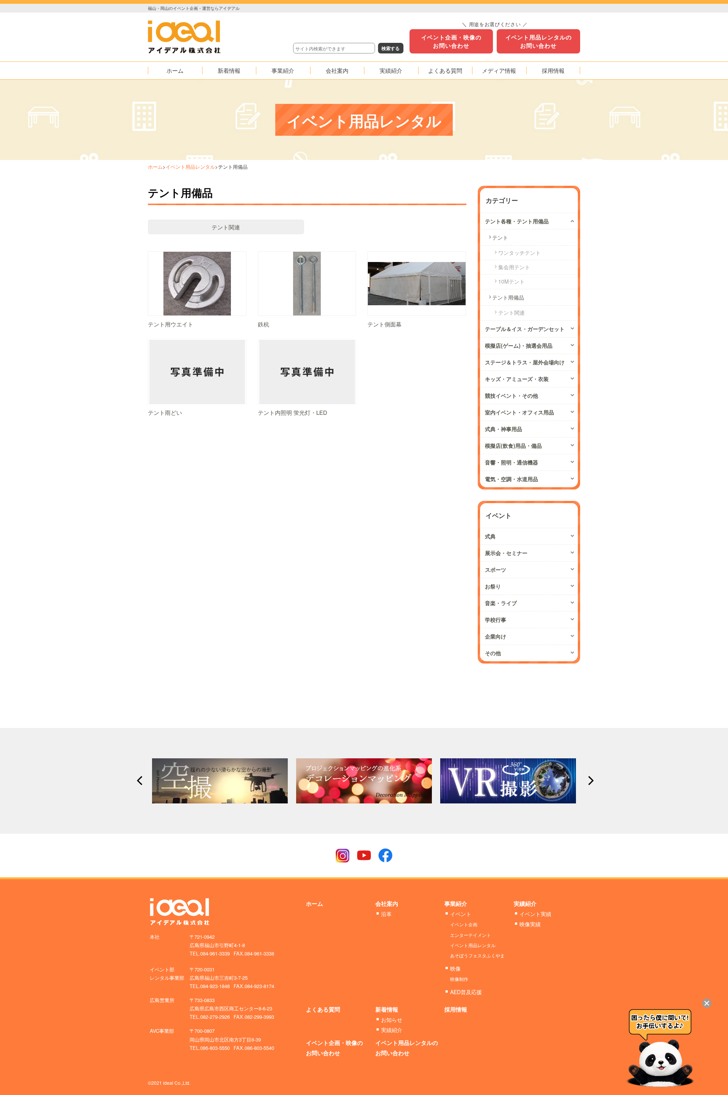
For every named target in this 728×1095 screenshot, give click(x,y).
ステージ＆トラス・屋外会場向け (525, 362)
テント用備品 (508, 297)
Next (589, 781)
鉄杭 (263, 324)
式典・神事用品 (503, 429)
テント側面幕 (384, 324)
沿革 (386, 914)
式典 (490, 536)
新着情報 (386, 1009)
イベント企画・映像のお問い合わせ (451, 41)
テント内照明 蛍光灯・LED (292, 412)
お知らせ (391, 1019)
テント (500, 237)
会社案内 (386, 903)
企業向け (495, 636)
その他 (493, 653)
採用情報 (455, 1009)
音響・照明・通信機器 (511, 462)
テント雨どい (165, 412)
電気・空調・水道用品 (511, 479)
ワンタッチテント (519, 252)
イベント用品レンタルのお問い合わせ (538, 41)
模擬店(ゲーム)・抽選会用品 (518, 345)
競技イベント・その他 (511, 395)
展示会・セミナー (506, 553)
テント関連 (226, 227)
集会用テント (514, 267)
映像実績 (530, 924)
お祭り (493, 586)
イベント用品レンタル (190, 166)
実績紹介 (525, 903)
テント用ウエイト (170, 324)
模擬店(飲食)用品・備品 (513, 445)
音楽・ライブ (501, 603)
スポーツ (495, 569)
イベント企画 (463, 924)
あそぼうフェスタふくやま (477, 955)
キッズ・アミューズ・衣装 (517, 379)
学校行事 (495, 619)
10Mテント (511, 281)
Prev (139, 781)
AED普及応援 (466, 992)
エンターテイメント (470, 935)
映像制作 (459, 979)
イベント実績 (535, 914)
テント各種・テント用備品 (517, 221)
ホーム (155, 166)
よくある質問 (323, 1009)
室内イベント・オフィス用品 (519, 412)
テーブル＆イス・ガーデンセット (525, 329)
